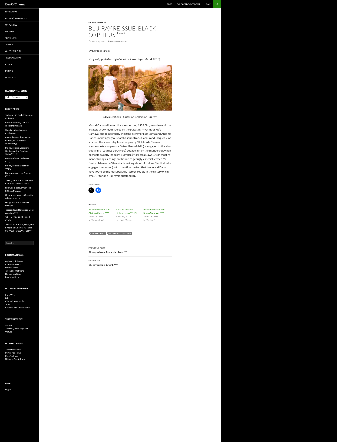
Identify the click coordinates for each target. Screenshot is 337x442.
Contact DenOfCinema (188, 4)
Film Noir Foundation (15, 301)
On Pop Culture (13, 51)
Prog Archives (11, 356)
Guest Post (10, 77)
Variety (8, 325)
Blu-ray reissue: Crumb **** (103, 262)
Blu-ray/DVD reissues (120, 233)
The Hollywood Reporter (16, 328)
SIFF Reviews (11, 12)
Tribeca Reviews (13, 58)
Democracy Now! (13, 274)
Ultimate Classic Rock (15, 359)
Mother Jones (11, 267)
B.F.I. (7, 298)
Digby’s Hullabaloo (14, 261)
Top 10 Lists (10, 38)
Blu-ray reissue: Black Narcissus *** (107, 250)
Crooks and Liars (13, 264)
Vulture (8, 331)
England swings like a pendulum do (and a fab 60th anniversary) (18, 140)
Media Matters (12, 277)
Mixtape (9, 71)
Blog (169, 4)
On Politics (11, 25)
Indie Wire (10, 295)
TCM (7, 304)
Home (207, 4)
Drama (92, 22)
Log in (8, 389)
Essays (8, 64)
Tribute (9, 44)
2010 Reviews (97, 233)
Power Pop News (13, 352)
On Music (10, 31)
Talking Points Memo (14, 270)
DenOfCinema (15, 4)
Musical (102, 22)
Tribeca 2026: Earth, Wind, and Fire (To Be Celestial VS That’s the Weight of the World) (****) (19, 227)
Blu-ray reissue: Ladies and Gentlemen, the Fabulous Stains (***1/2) (17, 150)
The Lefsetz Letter (13, 349)
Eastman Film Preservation (17, 307)
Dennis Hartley (119, 41)
